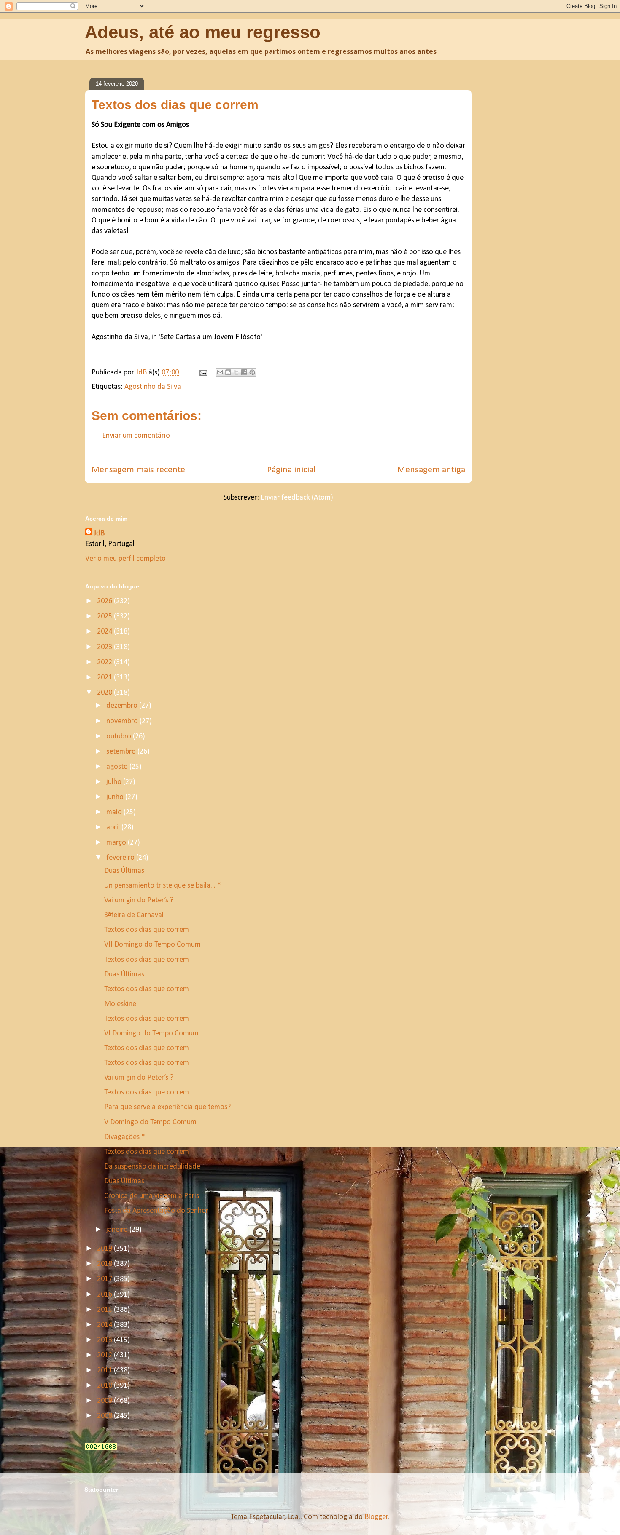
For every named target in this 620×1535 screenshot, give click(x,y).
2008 (105, 1416)
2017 (105, 1279)
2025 (105, 616)
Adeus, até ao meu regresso (203, 32)
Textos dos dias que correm (146, 930)
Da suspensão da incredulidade (152, 1167)
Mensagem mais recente (138, 469)
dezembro (122, 706)
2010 (105, 1386)
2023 (105, 647)
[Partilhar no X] (236, 372)
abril (113, 828)
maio (115, 812)
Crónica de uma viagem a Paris (151, 1196)
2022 (105, 662)
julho (114, 782)
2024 (105, 632)
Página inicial (291, 469)
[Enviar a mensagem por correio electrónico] (202, 373)
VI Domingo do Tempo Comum (151, 1034)
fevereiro (121, 858)
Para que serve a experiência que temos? (167, 1107)
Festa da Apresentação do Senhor (156, 1211)
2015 (105, 1310)
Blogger (376, 1517)
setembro (121, 752)
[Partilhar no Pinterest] (252, 372)
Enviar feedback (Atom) (297, 498)
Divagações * (124, 1137)
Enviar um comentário (136, 436)
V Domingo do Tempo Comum (150, 1122)
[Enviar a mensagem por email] (220, 372)
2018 (105, 1264)
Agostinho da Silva (152, 387)
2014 (105, 1325)
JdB (99, 533)
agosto (117, 767)
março (117, 843)
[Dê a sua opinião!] (228, 372)
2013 (105, 1340)
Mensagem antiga (431, 469)
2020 (105, 693)
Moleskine (120, 1004)
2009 (105, 1401)
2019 (105, 1249)
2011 (105, 1371)
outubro (119, 737)
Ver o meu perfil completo (125, 559)
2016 (105, 1295)
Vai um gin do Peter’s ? (138, 900)
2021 (105, 678)
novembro (123, 721)
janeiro (117, 1230)
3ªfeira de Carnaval (134, 915)
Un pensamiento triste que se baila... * (162, 886)
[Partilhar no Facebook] (244, 372)
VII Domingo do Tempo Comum (152, 945)
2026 (105, 601)
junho (115, 797)
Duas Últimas (124, 871)
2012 (105, 1355)
